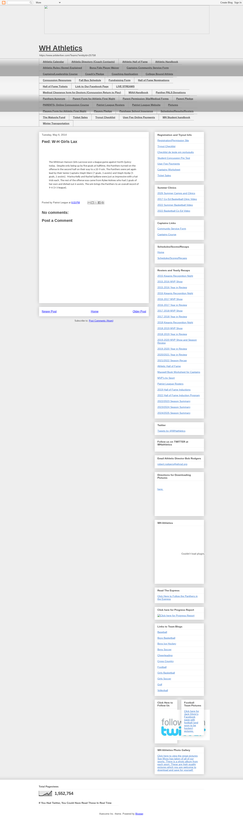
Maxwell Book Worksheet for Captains (178, 372)
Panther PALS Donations (171, 92)
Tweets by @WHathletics (171, 430)
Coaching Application (125, 74)
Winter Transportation (56, 123)
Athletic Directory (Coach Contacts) (93, 61)
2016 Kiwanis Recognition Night (175, 293)
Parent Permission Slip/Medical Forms (146, 98)
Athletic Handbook (166, 61)
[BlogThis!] (92, 202)
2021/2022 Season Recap (172, 360)
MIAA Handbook (138, 92)
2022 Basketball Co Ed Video (173, 210)
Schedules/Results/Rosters (177, 111)
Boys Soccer (164, 649)
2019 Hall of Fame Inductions (174, 389)
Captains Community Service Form (148, 67)
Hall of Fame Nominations (153, 80)
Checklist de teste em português (175, 152)
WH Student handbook (176, 117)
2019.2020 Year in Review (172, 348)
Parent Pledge (184, 98)
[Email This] (89, 202)
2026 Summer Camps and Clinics (176, 193)
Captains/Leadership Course (60, 74)
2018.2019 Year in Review (172, 334)
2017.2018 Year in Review (172, 316)
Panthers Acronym (54, 98)
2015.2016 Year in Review (172, 287)
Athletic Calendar (53, 61)
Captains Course (166, 234)
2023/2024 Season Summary (173, 407)
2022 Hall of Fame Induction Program (178, 395)
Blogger (139, 813)
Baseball (162, 632)
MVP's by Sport (166, 377)
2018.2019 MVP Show (170, 328)
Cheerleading (165, 655)
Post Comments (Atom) (101, 320)
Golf (159, 684)
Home (95, 311)
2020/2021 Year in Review (172, 354)
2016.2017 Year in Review (172, 305)
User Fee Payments (168, 163)
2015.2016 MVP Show (170, 281)
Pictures (173, 104)
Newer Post (49, 311)
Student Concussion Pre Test (173, 158)
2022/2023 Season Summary (173, 401)
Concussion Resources (57, 80)
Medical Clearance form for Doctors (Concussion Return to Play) (82, 92)
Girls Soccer (164, 678)
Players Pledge (103, 111)
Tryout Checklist (105, 117)
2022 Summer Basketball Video (175, 205)
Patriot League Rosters (111, 104)
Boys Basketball (166, 638)
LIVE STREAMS (125, 86)
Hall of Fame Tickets (55, 86)
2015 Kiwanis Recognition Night (175, 275)
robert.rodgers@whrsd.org (172, 464)
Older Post (139, 311)
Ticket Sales (80, 117)
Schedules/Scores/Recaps (172, 258)
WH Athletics (60, 48)
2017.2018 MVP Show (170, 310)
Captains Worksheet (168, 169)
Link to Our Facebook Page (92, 86)
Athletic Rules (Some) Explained (62, 67)
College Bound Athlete (159, 74)
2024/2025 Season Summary (173, 412)
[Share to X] (96, 202)
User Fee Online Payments (139, 117)
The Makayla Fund (54, 117)
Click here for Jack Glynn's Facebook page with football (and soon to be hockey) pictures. (191, 721)
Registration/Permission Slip (173, 140)
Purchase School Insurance (136, 111)
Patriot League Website (146, 104)
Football (162, 667)
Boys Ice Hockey (166, 643)
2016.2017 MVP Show (170, 299)
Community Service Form (171, 228)
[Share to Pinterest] (102, 202)
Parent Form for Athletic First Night (94, 98)
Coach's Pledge (94, 74)
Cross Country (165, 661)
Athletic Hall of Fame (135, 61)
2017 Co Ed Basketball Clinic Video (177, 199)
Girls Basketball (166, 672)
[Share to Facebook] (99, 202)
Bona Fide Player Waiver (104, 67)
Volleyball (162, 690)
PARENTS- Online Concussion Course (66, 104)
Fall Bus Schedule (90, 80)
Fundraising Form (119, 80)
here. (160, 489)
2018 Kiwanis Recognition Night (175, 322)
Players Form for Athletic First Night (64, 111)
